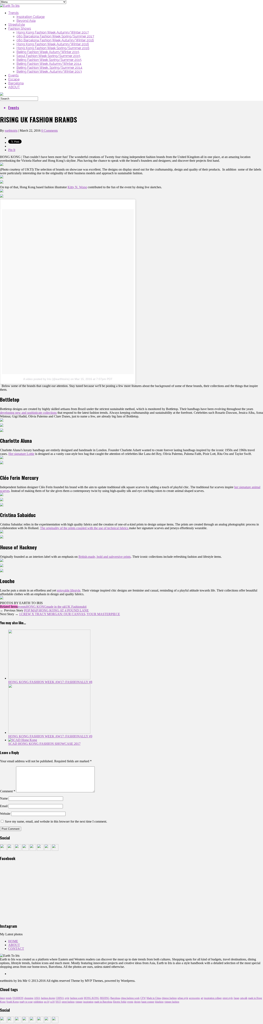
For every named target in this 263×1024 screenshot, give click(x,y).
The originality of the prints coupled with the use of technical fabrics (84, 528)
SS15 (58, 1001)
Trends (13, 13)
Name (4, 798)
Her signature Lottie (21, 454)
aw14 (46, 1001)
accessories (194, 998)
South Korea (12, 1001)
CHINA (60, 998)
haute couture (147, 1001)
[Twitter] (18, 849)
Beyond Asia (26, 21)
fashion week (76, 998)
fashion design (48, 998)
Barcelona (16, 83)
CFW (143, 998)
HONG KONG (36, 606)
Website (5, 813)
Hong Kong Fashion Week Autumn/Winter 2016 (52, 44)
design (137, 1001)
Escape (14, 79)
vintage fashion (171, 1001)
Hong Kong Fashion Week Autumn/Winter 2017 (52, 32)
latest (2, 998)
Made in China (153, 998)
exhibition (38, 1001)
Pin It (11, 150)
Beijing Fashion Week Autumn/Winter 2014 (48, 64)
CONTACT (16, 948)
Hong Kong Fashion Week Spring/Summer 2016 (52, 48)
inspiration (88, 1001)
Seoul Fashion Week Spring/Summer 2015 (48, 56)
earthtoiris (11, 130)
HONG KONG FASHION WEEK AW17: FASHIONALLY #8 (50, 682)
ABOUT (14, 87)
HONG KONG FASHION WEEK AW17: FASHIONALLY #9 (50, 736)
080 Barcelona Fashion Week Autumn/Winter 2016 (55, 40)
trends (9, 998)
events (22, 606)
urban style (183, 998)
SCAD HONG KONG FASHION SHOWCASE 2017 (44, 743)
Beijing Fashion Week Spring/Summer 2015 (49, 60)
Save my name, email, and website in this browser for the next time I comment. (56, 821)
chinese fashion (169, 998)
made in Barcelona (103, 1001)
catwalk (243, 998)
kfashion (159, 1001)
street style (228, 998)
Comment (7, 791)
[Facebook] (3, 849)
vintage (78, 1001)
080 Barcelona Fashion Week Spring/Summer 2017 (55, 36)
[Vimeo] (47, 849)
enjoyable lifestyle (68, 590)
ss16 (52, 1001)
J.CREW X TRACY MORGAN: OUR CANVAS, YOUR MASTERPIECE (69, 614)
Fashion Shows (19, 28)
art (202, 998)
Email (4, 806)
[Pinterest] (33, 849)
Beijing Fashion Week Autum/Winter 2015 (47, 52)
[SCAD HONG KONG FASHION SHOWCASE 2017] (22, 740)
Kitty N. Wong (77, 187)
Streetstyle (16, 25)
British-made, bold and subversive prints (104, 556)
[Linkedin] (40, 849)
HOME (13, 941)
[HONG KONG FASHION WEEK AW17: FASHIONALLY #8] (49, 678)
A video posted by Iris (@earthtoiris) (46, 379)
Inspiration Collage (30, 17)
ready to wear (26, 1001)
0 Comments (49, 130)
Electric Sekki (119, 1001)
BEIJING (105, 998)
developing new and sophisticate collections (28, 412)
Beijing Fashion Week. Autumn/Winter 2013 (49, 71)
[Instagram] (25, 849)
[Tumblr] (10, 849)
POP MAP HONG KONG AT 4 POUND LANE (56, 610)
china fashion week (130, 998)
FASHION (18, 998)
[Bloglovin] (55, 849)
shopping (28, 998)
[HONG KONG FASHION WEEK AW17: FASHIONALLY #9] (49, 732)
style (67, 998)
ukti (84, 606)
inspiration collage (213, 998)
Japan (236, 998)
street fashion (68, 1001)
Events (13, 75)
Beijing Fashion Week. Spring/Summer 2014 (49, 68)
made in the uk (56, 606)
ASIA (37, 998)
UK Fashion (74, 606)
